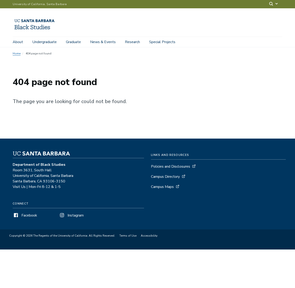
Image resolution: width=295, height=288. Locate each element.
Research (132, 42)
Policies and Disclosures (170, 166)
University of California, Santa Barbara (40, 4)
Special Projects (162, 42)
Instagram (75, 215)
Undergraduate (44, 42)
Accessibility (149, 236)
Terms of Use (127, 236)
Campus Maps (162, 186)
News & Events (103, 42)
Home (17, 53)
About (18, 42)
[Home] (36, 30)
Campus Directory (165, 176)
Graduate (73, 42)
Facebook (29, 215)
